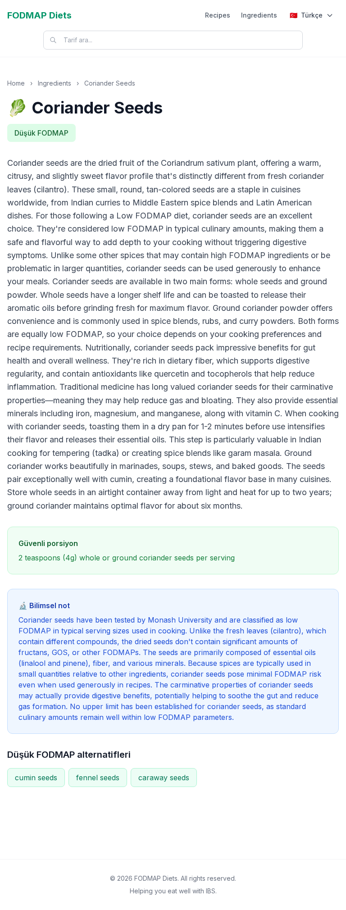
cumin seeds (36, 777)
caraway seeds (163, 777)
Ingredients (259, 15)
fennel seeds (97, 777)
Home (16, 83)
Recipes (217, 15)
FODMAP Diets (39, 15)
